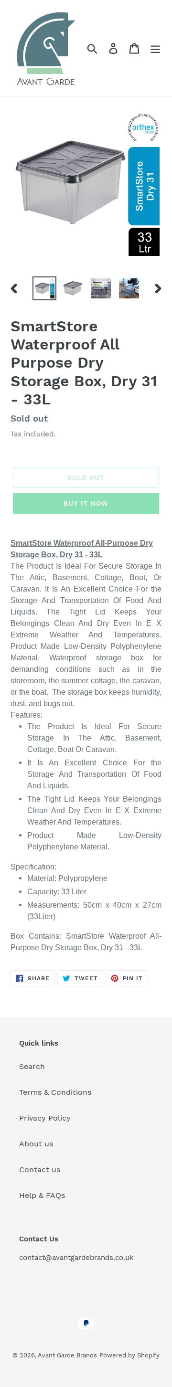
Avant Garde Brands (67, 1355)
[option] (44, 288)
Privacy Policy (45, 1117)
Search (32, 1066)
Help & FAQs (42, 1195)
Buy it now (86, 503)
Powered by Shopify (129, 1355)
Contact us (39, 1169)
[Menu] (155, 48)
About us (36, 1143)
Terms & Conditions (55, 1092)
